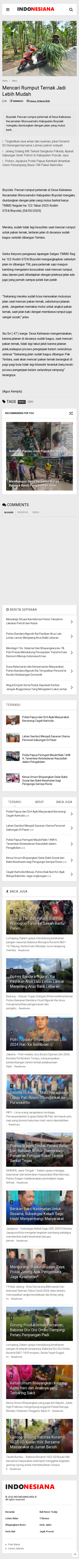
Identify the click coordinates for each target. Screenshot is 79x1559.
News (14, 81)
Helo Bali (10, 1531)
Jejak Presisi (47, 1531)
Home (4, 81)
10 (12, 1430)
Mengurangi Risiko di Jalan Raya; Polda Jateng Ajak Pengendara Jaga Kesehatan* (37, 1272)
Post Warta (14, 1544)
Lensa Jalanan (16, 1548)
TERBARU (13, 705)
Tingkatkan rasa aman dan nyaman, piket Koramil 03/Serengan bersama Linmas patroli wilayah (35, 143)
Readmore (23, 950)
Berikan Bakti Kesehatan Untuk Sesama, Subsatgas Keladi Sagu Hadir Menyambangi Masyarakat (37, 1214)
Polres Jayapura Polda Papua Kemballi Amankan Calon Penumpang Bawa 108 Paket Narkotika (36, 163)
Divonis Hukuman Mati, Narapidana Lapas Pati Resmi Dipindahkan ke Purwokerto (39, 1097)
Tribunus (44, 1518)
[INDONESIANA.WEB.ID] (35, 10)
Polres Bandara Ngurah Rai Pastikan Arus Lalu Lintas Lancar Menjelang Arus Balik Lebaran (37, 981)
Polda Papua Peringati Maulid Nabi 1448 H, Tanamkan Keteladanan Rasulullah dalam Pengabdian (46, 758)
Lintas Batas (11, 1518)
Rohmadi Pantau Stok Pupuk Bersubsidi (37, 451)
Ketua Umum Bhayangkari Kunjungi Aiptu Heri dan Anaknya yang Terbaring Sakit (38, 1388)
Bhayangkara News (15, 1525)
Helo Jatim (45, 1525)
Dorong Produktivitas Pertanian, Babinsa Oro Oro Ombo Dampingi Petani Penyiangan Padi (37, 1330)
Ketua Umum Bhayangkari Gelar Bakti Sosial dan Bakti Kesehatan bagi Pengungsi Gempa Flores (44, 780)
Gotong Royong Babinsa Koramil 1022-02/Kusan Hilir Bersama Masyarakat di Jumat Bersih (37, 1442)
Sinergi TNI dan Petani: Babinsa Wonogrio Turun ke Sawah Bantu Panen (37, 923)
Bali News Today (48, 1512)
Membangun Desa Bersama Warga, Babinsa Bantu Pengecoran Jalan (34, 483)
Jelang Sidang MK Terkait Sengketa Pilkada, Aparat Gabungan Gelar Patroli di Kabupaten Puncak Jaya (37, 153)
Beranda (9, 1512)
